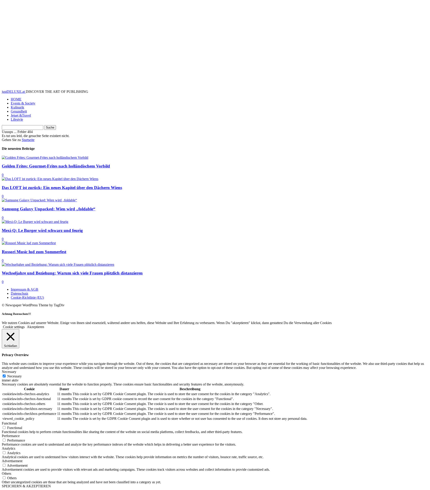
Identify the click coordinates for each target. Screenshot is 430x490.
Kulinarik (17, 107)
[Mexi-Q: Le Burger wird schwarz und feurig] (35, 222)
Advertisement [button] (12, 461)
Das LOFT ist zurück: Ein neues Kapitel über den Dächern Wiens (62, 187)
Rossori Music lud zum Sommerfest (34, 251)
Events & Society (23, 103)
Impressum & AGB (24, 289)
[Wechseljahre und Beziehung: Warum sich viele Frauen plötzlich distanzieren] (58, 264)
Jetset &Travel (21, 115)
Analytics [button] (8, 448)
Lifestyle (17, 119)
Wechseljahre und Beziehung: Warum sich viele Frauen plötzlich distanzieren (72, 273)
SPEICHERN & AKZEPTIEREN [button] (26, 486)
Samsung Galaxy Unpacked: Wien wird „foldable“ (48, 209)
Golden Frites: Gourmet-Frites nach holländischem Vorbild (56, 166)
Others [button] (6, 473)
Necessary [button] (9, 372)
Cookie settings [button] (14, 327)
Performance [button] (11, 436)
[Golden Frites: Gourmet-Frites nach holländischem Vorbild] (45, 157)
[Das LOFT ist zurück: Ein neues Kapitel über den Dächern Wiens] (50, 179)
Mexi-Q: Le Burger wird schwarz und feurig (42, 230)
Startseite (28, 140)
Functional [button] (9, 423)
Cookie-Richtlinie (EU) (27, 297)
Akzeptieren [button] (35, 327)
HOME (16, 99)
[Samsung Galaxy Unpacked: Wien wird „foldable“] (39, 200)
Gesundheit (19, 111)
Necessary (14, 376)
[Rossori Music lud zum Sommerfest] (29, 243)
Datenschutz (19, 293)
